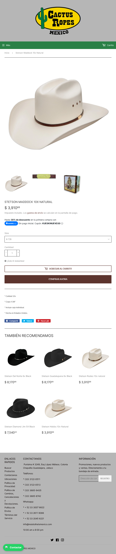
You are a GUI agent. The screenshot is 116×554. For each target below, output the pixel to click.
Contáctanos (11, 475)
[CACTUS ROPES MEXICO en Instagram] (62, 540)
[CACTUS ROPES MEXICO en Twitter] (52, 540)
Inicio (7, 53)
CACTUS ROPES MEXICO (23, 548)
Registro (105, 478)
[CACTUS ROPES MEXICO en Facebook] (57, 540)
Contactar (16, 547)
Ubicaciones (11, 479)
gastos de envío (35, 212)
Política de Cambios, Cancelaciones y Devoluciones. (12, 497)
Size (7, 233)
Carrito (110, 45)
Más (8, 45)
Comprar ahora (58, 279)
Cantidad (9, 247)
